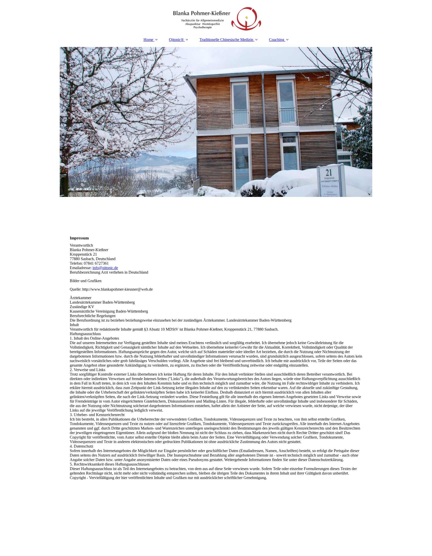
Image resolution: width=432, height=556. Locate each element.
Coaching (276, 39)
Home (148, 39)
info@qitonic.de (105, 268)
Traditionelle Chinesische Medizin (226, 39)
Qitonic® (177, 39)
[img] (216, 16)
